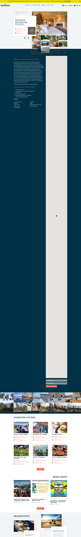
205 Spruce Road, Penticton (39, 437)
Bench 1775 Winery (39, 457)
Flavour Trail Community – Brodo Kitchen (30, 535)
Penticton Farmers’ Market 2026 (38, 500)
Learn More (67, 1)
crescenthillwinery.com (38, 436)
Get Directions (51, 386)
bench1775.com (37, 459)
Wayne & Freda (57, 434)
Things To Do (28, 5)
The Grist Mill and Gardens (20, 458)
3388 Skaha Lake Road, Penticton (21, 437)
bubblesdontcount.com (19, 436)
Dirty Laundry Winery (59, 457)
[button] (80, 5)
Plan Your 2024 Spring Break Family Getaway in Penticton (58, 531)
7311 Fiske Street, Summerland (59, 460)
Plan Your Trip (36, 5)
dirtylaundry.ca (56, 459)
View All (40, 469)
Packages (43, 5)
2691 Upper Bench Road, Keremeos (22, 461)
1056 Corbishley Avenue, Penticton (21, 30)
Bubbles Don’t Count (21, 434)
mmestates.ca (19, 28)
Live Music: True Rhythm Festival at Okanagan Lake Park (58, 501)
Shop (52, 5)
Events (48, 5)
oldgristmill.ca (17, 460)
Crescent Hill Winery (40, 434)
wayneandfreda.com (57, 436)
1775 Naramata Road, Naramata (40, 460)
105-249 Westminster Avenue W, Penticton (59, 438)
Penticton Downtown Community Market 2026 (22, 500)
